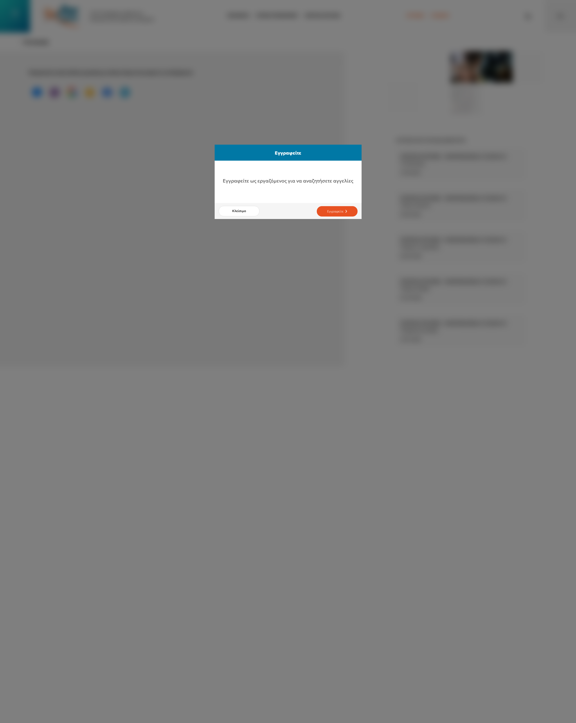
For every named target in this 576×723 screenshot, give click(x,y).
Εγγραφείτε (335, 211)
